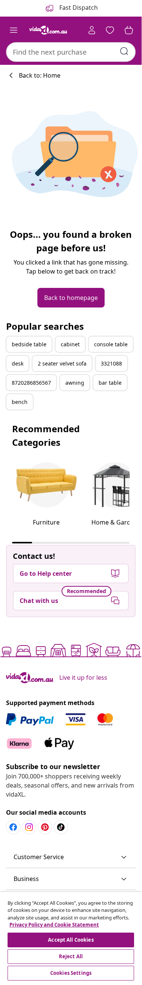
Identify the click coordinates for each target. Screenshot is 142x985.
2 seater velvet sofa (62, 363)
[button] (71, 857)
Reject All (71, 956)
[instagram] (29, 827)
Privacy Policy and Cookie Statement (54, 924)
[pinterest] (45, 827)
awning (74, 382)
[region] (71, 937)
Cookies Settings (70, 973)
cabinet (70, 344)
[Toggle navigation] (14, 30)
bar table (110, 382)
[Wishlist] (110, 30)
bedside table (29, 344)
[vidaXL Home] (48, 30)
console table (111, 344)
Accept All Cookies (70, 939)
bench (20, 401)
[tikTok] (61, 827)
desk (17, 363)
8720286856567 (31, 382)
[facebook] (13, 827)
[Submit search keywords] (124, 51)
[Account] (91, 30)
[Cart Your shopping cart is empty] (129, 30)
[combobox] (71, 52)
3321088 (111, 363)
